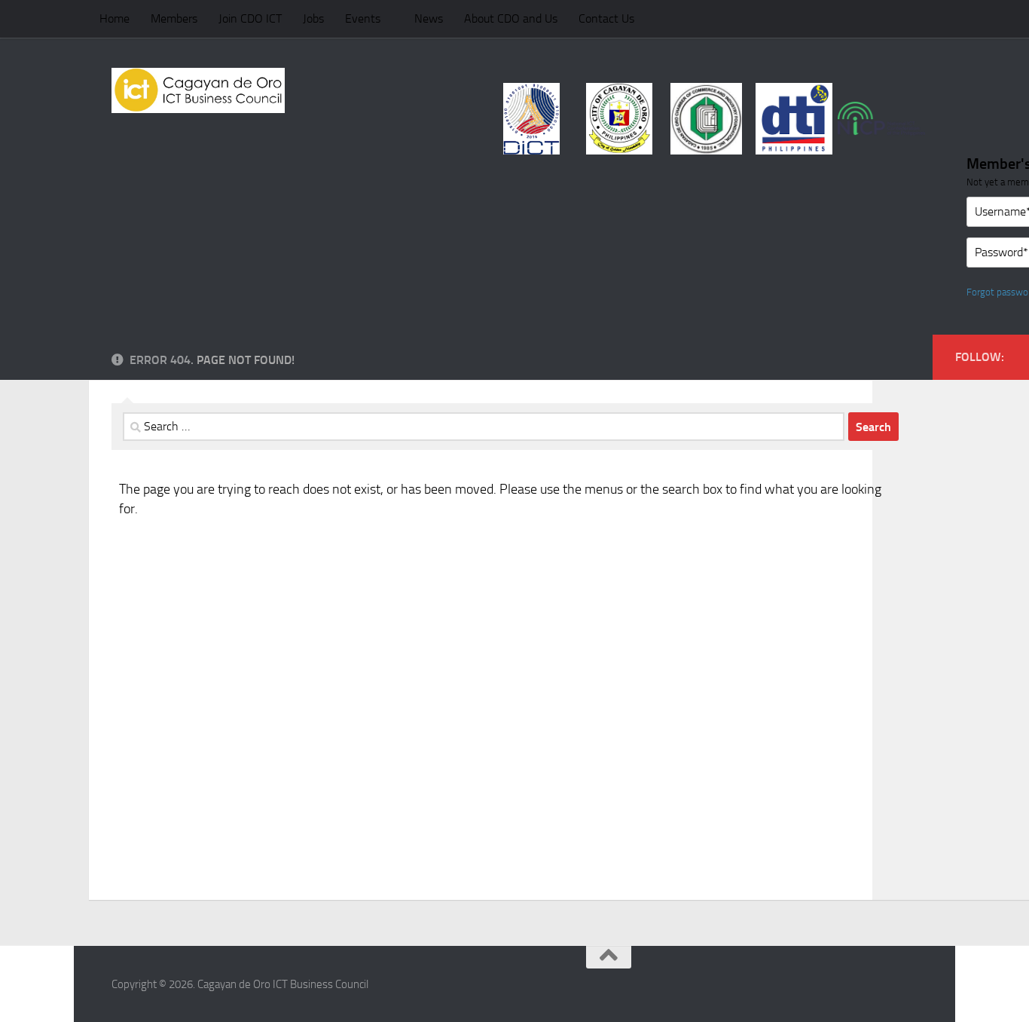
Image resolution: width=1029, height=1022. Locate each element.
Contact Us (606, 18)
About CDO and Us (510, 18)
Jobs (313, 18)
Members (174, 18)
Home (114, 18)
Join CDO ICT (250, 18)
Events (362, 18)
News (428, 18)
